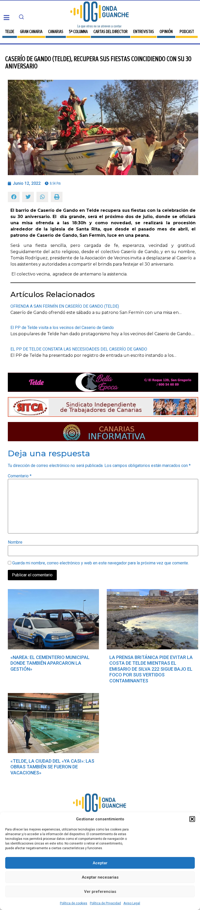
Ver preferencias (100, 891)
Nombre (15, 542)
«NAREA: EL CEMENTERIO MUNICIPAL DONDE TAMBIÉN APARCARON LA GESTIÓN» (50, 663)
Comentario (20, 476)
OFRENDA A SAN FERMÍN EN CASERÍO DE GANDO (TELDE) (64, 306)
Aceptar (100, 863)
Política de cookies (73, 903)
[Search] (21, 16)
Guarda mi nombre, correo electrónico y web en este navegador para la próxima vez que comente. (100, 563)
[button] (192, 819)
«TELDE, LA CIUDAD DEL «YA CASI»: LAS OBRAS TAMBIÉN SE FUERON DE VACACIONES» (52, 766)
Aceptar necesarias (100, 877)
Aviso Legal (131, 903)
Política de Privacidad (105, 903)
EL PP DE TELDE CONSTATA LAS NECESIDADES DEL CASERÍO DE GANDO (78, 349)
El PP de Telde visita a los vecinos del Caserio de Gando (62, 327)
